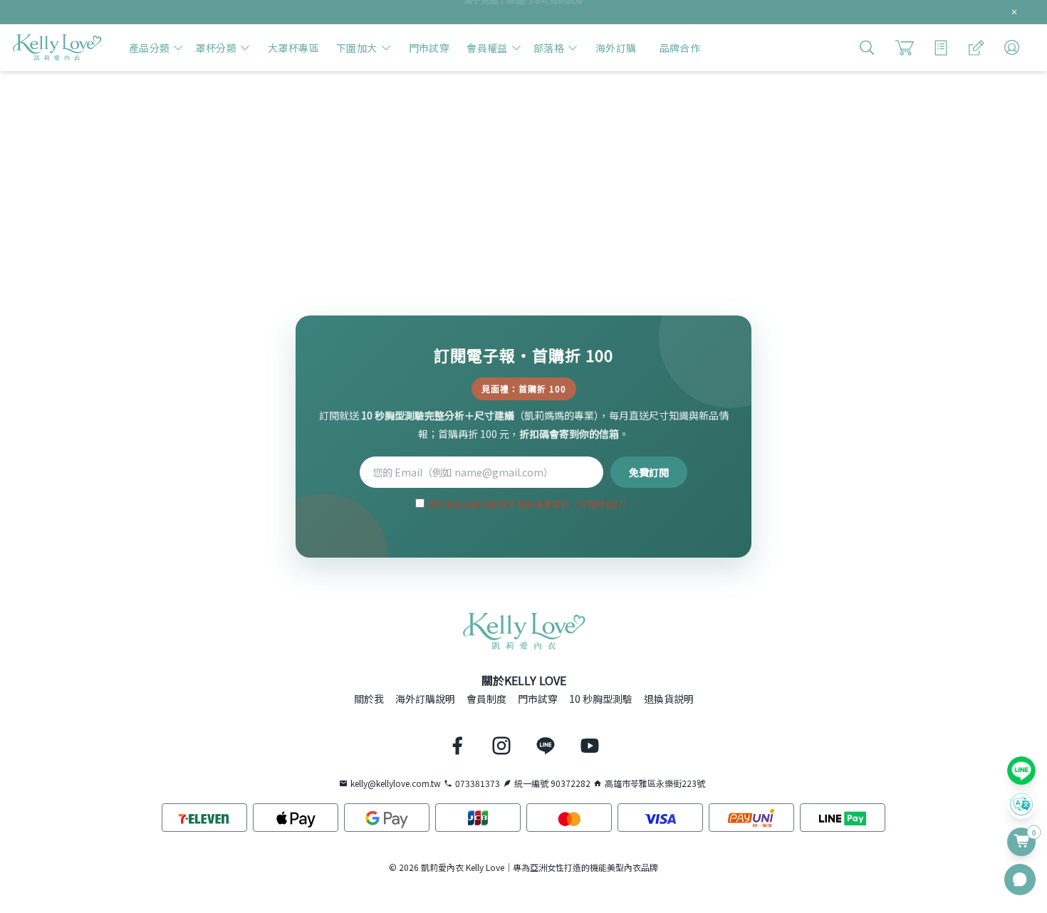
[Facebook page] (457, 745)
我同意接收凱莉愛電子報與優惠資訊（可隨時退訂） (528, 504)
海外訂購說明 (425, 699)
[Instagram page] (501, 745)
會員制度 (486, 699)
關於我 (369, 699)
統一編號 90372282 (552, 783)
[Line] (1021, 770)
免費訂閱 (649, 472)
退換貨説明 (669, 699)
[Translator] (1021, 805)
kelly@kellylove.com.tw (395, 783)
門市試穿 (538, 699)
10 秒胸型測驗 (600, 699)
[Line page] (545, 745)
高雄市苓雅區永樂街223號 (655, 783)
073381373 (477, 783)
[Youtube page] (589, 745)
